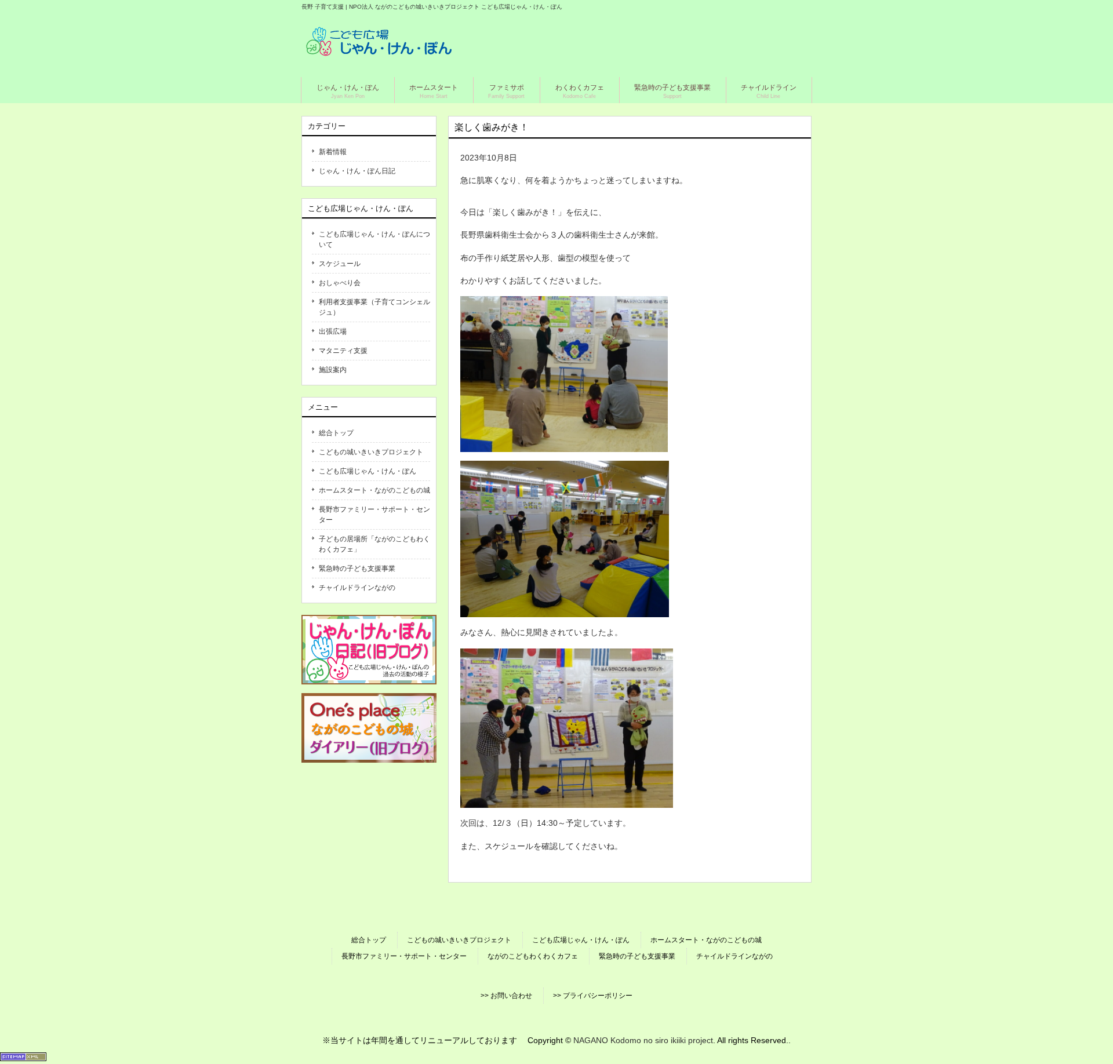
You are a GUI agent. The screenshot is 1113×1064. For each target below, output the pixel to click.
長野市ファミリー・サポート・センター (374, 514)
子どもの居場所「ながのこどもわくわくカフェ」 (374, 544)
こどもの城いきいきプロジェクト (371, 452)
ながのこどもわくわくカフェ (533, 956)
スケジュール (340, 264)
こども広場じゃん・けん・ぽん (367, 471)
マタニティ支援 (343, 351)
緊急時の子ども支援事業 (357, 568)
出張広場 (333, 331)
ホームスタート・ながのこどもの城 (374, 490)
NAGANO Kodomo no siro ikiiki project (643, 1040)
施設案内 (333, 370)
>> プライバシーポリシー (592, 996)
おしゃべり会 (340, 283)
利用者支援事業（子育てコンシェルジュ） (374, 307)
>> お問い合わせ (506, 996)
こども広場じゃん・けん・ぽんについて (374, 239)
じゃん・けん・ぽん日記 (357, 171)
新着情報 (333, 152)
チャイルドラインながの (357, 588)
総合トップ (336, 433)
